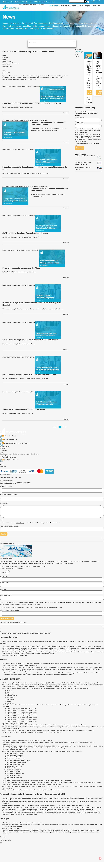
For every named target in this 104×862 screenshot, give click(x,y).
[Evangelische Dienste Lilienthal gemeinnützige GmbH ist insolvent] (15, 196)
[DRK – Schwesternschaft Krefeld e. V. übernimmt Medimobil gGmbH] (48, 365)
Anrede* (2, 572)
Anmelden (91, 0)
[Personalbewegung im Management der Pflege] (52, 258)
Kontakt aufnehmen (24, 482)
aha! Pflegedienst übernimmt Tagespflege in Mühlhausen (25, 233)
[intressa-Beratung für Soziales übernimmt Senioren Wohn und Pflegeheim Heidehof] (48, 293)
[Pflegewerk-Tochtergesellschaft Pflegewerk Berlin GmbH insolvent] (15, 130)
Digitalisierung (6, 61)
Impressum (3, 474)
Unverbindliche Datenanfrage (8, 483)
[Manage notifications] (100, 858)
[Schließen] (0, 631)
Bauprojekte (5, 57)
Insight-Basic (6, 72)
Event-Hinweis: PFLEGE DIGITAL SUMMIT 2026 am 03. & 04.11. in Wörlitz (31, 103)
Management (6, 65)
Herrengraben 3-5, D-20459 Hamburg (35, 1)
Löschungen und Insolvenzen (11, 63)
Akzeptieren (3, 837)
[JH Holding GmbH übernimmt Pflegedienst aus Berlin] (48, 399)
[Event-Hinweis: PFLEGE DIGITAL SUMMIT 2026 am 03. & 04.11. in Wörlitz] (53, 94)
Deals (4, 59)
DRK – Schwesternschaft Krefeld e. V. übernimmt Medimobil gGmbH (29, 375)
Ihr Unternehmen (79, 117)
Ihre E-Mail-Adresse (80, 123)
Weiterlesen (66, 113)
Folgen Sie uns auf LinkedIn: (8, 457)
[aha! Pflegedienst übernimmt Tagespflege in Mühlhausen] (48, 223)
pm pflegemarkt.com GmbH (12, 459)
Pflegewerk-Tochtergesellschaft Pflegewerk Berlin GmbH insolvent (48, 123)
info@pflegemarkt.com (9, 1)
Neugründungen (7, 66)
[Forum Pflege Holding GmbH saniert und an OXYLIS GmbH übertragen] (48, 330)
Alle (3, 70)
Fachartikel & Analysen (15, 454)
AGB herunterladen (5, 840)
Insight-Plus (5, 74)
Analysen (2, 448)
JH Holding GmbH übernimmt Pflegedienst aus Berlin (23, 409)
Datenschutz (96, 129)
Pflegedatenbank (98, 0)
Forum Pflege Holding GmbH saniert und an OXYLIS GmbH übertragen (30, 340)
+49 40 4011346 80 (20, 1)
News (4, 55)
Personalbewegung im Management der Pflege (21, 268)
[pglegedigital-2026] (88, 52)
